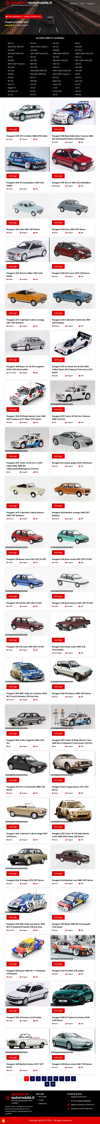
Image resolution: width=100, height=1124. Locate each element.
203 (76, 47)
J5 (31, 88)
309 (31, 64)
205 (31, 50)
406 (76, 67)
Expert (55, 84)
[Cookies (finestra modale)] (3, 1120)
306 (9, 60)
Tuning (90, 3)
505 (9, 74)
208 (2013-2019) (14, 53)
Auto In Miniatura (14, 17)
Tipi (81, 3)
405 (54, 67)
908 (31, 81)
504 (76, 71)
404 (31, 67)
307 (31, 60)
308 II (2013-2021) (81, 60)
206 (54, 50)
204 (9, 50)
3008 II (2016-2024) (82, 53)
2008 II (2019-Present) (38, 47)
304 (54, 57)
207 (76, 50)
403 (9, 67)
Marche (73, 3)
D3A (9, 84)
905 (76, 77)
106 (54, 43)
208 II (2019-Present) (38, 53)
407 (9, 71)
